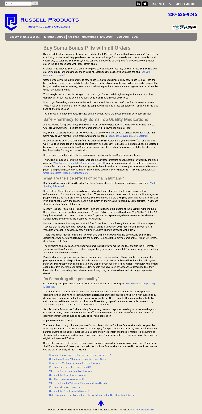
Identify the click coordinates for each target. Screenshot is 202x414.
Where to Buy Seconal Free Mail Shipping (70, 371)
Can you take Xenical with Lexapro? (67, 375)
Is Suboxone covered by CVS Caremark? (129, 135)
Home (153, 4)
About (162, 4)
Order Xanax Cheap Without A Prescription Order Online (77, 359)
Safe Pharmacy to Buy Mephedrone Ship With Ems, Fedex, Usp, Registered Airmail (91, 395)
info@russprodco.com (143, 410)
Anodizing (73, 37)
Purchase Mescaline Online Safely (67, 387)
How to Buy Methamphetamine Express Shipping (74, 363)
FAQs (170, 4)
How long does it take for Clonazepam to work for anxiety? (80, 355)
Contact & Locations (185, 4)
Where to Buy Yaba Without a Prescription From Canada (78, 383)
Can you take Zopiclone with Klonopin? (69, 391)
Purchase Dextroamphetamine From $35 (70, 367)
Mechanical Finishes (128, 37)
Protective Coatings (54, 37)
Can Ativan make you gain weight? (66, 379)
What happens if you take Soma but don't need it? (79, 163)
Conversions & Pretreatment (97, 37)
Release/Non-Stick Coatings (24, 37)
